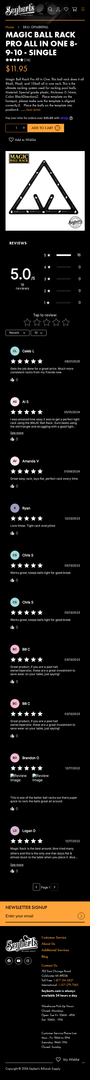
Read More (33, 109)
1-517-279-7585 (68, 985)
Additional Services (55, 950)
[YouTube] (18, 960)
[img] (26, 361)
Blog (45, 956)
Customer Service (54, 937)
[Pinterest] (27, 960)
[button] (50, 9)
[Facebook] (9, 960)
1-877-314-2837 (63, 980)
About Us (48, 943)
